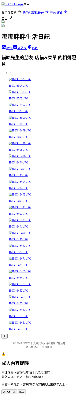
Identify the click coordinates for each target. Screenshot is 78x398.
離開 (21, 392)
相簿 (9, 48)
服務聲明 (47, 347)
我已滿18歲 (9, 392)
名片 (35, 48)
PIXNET (25, 343)
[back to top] (5, 336)
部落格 (22, 48)
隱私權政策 (32, 347)
